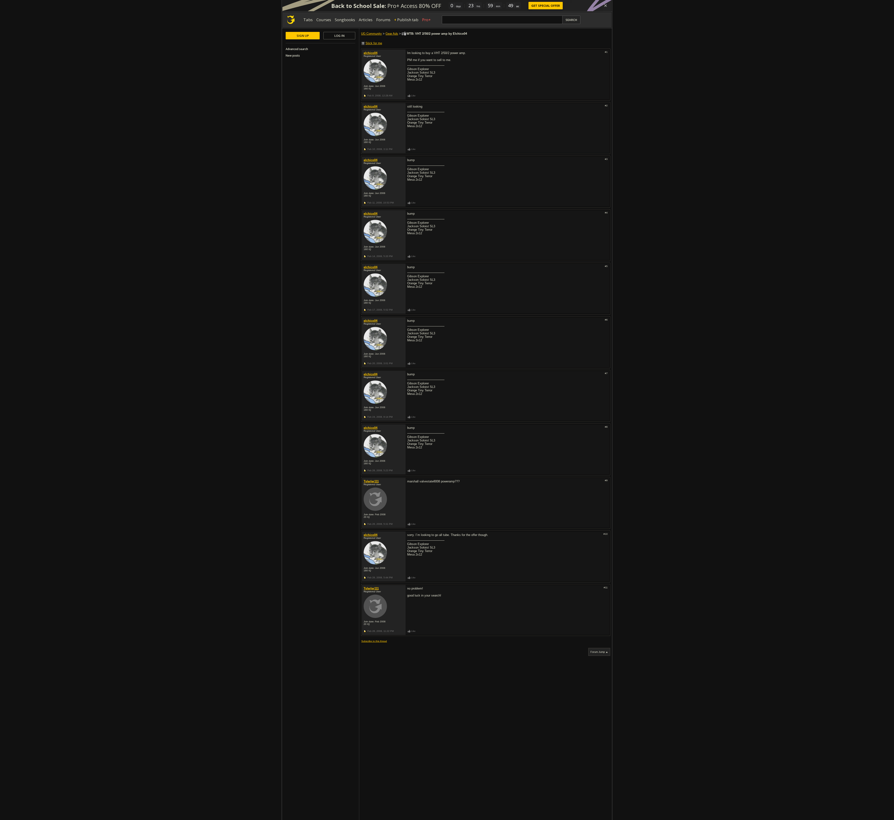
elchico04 (370, 53)
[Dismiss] (605, 5)
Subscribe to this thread (374, 641)
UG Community (371, 33)
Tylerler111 (371, 481)
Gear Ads (392, 33)
